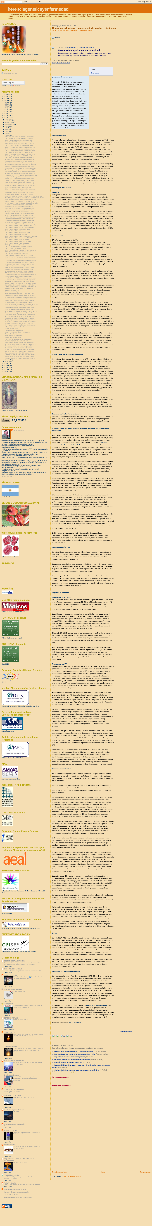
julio (6, 128)
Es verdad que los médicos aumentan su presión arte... (21, 311)
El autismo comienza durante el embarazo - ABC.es (19, 262)
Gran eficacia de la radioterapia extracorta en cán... (19, 206)
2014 (5, 117)
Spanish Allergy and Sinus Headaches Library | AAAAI (20, 286)
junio (6, 129)
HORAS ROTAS (9, 1032)
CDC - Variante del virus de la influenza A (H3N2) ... (19, 138)
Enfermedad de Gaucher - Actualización (16, 327)
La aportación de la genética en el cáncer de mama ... (20, 177)
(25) (70, 1036)
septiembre (8, 124)
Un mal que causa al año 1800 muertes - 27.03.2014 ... (20, 344)
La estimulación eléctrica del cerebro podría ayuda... (20, 220)
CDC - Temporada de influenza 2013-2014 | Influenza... (20, 156)
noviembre (8, 121)
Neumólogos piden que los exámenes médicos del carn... (21, 170)
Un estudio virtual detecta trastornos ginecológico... (19, 346)
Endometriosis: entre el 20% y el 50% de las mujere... (20, 342)
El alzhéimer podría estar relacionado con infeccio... (19, 259)
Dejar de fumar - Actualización (13, 335)
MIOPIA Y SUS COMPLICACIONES (23, 1097)
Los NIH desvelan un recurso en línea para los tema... (20, 217)
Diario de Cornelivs (10, 1046)
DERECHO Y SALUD (11, 1018)
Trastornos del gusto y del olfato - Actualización (18, 339)
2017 (5, 111)
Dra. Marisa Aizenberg (11, 1075)
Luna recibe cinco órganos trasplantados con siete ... (20, 349)
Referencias (95, 73)
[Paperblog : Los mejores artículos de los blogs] (7, 594)
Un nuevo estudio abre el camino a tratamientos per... (20, 159)
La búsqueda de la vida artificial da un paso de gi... (19, 264)
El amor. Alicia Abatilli (19, 991)
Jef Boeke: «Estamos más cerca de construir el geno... (20, 266)
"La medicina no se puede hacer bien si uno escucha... (20, 295)
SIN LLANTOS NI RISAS (20, 1162)
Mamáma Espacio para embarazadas (16, 1192)
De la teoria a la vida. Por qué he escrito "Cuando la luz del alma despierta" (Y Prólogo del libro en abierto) (28, 1050)
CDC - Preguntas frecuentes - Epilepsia (16, 253)
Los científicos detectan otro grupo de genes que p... (20, 307)
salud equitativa (19, 430)
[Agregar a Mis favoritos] (67, 1036)
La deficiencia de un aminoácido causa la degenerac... (20, 279)
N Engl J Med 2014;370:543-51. (61, 62)
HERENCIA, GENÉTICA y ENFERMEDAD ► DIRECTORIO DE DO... (25, 198)
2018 (5, 110)
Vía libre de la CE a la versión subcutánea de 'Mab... (20, 178)
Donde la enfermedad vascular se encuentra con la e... (20, 293)
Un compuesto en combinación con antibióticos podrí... (20, 325)
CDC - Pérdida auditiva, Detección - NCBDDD (18, 241)
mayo (7, 131)
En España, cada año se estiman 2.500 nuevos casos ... (21, 321)
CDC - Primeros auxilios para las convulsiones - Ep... (20, 251)
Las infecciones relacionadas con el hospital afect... (19, 218)
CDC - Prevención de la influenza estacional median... (20, 147)
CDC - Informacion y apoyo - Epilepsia (16, 248)
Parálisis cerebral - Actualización (14, 330)
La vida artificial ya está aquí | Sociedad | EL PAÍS (19, 302)
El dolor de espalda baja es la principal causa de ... (19, 313)
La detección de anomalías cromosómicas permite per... (21, 274)
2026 (5, 94)
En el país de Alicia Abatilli (13, 989)
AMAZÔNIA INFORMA (11, 1175)
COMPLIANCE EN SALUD (20, 1020)
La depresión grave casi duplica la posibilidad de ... (19, 204)
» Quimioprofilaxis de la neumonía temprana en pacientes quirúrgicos (75, 1070)
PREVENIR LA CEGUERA (12, 1095)
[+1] (92, 1036)
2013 (5, 363)
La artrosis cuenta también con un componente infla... (20, 184)
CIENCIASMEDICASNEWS (13, 969)
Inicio (103, 1172)
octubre (7, 122)
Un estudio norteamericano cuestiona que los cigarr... (20, 316)
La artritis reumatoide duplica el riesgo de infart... (19, 187)
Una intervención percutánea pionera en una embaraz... (21, 164)
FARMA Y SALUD (10, 1183)
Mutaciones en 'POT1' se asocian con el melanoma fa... (21, 175)
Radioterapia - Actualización (13, 337)
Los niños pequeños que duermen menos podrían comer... (21, 304)
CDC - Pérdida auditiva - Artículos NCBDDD (17, 234)
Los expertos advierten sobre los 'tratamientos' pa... (20, 306)
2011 (5, 367)
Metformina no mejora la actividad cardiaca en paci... (20, 163)
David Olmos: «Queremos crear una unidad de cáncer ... (21, 257)
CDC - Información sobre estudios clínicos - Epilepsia (20, 250)
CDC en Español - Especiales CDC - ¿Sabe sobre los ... (21, 283)
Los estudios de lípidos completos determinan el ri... (19, 161)
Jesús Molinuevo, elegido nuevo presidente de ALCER (20, 199)
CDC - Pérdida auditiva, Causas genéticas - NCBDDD (20, 225)
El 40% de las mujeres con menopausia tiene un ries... (20, 185)
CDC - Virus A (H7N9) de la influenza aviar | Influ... (19, 142)
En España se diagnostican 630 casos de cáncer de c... (21, 191)
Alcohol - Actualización (11, 328)
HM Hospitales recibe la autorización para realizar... (19, 272)
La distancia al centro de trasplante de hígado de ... (19, 309)
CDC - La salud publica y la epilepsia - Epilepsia (18, 246)
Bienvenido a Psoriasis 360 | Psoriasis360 (18, 1197)
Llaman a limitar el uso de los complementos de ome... (20, 171)
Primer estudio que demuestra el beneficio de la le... (19, 255)
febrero (7, 360)
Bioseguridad (8, 1003)
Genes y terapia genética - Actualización (16, 340)
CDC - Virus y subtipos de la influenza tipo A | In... (19, 140)
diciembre (8, 119)
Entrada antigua (145, 1172)
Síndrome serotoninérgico (12, 292)
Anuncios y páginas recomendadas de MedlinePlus (19, 166)
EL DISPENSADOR (10, 975)
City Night (16, 1111)
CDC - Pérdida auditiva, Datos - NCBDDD (17, 243)
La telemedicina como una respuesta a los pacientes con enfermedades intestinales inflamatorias (25, 1078)
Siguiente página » (126, 1031)
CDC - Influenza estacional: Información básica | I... (19, 149)
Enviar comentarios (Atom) (71, 1176)
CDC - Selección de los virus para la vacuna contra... (20, 152)
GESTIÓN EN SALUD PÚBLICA (14, 961)
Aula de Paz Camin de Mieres (14, 1061)
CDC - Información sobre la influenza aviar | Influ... (19, 145)
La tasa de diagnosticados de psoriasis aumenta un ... (20, 299)
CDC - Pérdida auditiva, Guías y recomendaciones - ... (20, 231)
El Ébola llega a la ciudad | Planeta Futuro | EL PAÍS (19, 300)
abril (6, 133)
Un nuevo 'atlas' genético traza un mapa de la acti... (19, 215)
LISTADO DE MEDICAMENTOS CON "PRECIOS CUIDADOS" (22, 1185)
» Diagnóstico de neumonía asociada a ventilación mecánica (72, 1051)
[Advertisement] (70, 1154)
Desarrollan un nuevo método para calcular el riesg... (20, 281)
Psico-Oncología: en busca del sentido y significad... (20, 213)
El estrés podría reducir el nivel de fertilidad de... (18, 353)
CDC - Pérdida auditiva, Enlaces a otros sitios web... (20, 227)
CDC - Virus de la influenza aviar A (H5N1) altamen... (20, 143)
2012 (5, 365)
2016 (5, 113)
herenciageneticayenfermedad (38, 9)
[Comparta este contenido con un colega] (57, 1036)
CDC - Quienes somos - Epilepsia (14, 245)
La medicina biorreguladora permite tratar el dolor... (19, 194)
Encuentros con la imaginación (14, 1124)
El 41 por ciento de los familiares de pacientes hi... (19, 271)
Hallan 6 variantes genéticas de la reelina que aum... (20, 189)
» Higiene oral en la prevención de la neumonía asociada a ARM (73, 1054)
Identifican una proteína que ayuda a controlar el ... (19, 276)
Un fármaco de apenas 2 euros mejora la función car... (20, 173)
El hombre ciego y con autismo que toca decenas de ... (20, 297)
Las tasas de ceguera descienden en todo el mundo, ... (20, 354)
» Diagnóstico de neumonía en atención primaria (68, 1057)
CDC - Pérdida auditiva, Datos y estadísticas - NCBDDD (21, 236)
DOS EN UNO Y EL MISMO (12, 1091)
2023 (5, 100)
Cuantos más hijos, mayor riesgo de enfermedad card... (21, 260)
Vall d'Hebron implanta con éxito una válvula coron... (20, 192)
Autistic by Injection (10, 1130)
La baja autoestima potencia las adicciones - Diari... (19, 210)
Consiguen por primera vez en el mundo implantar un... (20, 319)
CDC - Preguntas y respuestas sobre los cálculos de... (20, 154)
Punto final (7, 1126)
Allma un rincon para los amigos (15, 1189)
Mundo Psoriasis (9, 1144)
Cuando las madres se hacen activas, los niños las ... (20, 351)
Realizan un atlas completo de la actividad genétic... (19, 269)
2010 (5, 369)
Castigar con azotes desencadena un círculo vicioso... (20, 314)
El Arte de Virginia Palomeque (14, 1110)
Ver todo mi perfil (7, 476)
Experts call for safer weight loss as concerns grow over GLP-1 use (23, 970)
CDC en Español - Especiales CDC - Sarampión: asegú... (21, 203)
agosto (7, 126)
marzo (7, 135)
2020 (5, 106)
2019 (5, 108)
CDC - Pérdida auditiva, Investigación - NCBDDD (19, 232)
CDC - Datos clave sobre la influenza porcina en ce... (20, 157)
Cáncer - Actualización (11, 334)
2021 (5, 104)
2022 (5, 102)
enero (7, 361)
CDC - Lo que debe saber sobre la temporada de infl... (20, 150)
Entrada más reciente (59, 1172)
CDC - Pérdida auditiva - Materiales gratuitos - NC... (20, 229)
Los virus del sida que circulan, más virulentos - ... (19, 182)
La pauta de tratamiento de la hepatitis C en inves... (19, 323)
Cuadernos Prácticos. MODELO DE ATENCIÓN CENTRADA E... (23, 196)
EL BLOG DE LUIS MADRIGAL (14, 1089)
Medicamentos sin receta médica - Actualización (18, 347)
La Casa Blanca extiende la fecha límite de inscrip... (19, 222)
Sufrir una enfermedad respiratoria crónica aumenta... (20, 267)
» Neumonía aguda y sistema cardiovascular (67, 1062)
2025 (5, 96)
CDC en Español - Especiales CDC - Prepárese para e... (21, 201)
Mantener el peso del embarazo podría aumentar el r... (20, 358)
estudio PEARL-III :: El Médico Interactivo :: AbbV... (19, 318)
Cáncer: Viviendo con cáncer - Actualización (17, 332)
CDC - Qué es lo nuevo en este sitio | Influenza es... (20, 136)
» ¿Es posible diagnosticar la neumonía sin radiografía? (71, 1059)
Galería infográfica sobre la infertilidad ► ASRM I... (19, 285)
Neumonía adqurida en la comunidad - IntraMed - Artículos (72, 30)
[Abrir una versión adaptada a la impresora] (53, 1036)
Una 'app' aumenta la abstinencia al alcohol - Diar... (19, 211)
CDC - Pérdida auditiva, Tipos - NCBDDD (17, 239)
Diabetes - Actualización (12, 290)
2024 (5, 98)
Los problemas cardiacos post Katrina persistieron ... (20, 356)
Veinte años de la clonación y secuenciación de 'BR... (20, 208)
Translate (17, 86)
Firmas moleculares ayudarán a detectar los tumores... (20, 180)
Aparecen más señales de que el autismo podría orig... (20, 224)
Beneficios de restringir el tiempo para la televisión (19, 288)
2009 (5, 371)
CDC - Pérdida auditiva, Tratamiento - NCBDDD (18, 238)
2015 (5, 115)
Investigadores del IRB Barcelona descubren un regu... (20, 278)
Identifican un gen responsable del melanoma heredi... (20, 168)
